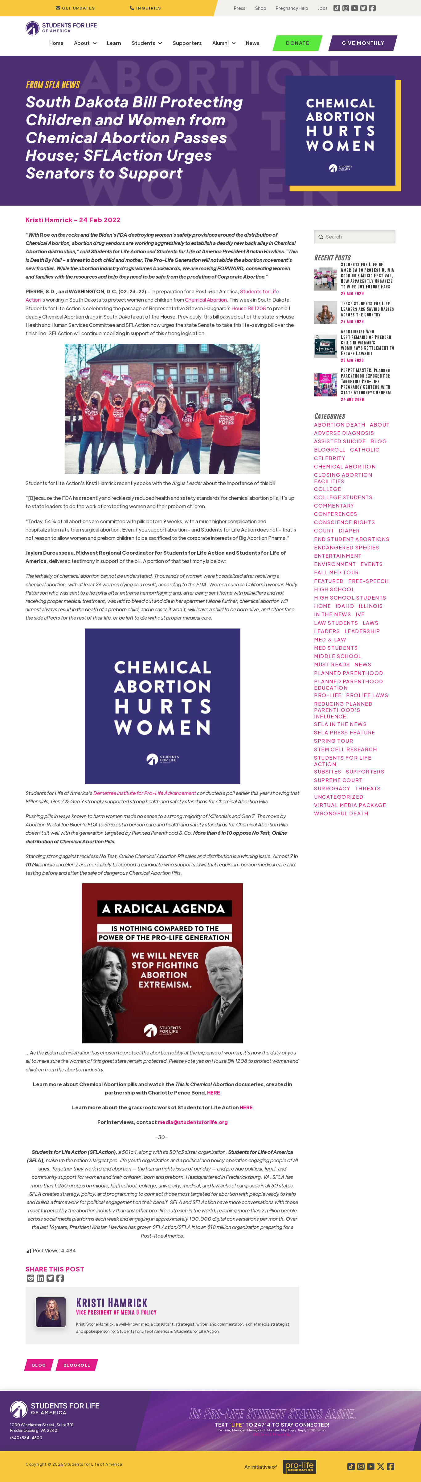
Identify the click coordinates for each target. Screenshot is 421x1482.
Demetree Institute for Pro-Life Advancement (144, 793)
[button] (145, 8)
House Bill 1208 (248, 308)
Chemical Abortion (206, 299)
